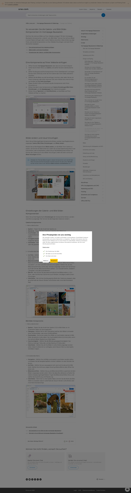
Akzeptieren (54, 260)
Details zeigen (46, 247)
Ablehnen (45, 260)
